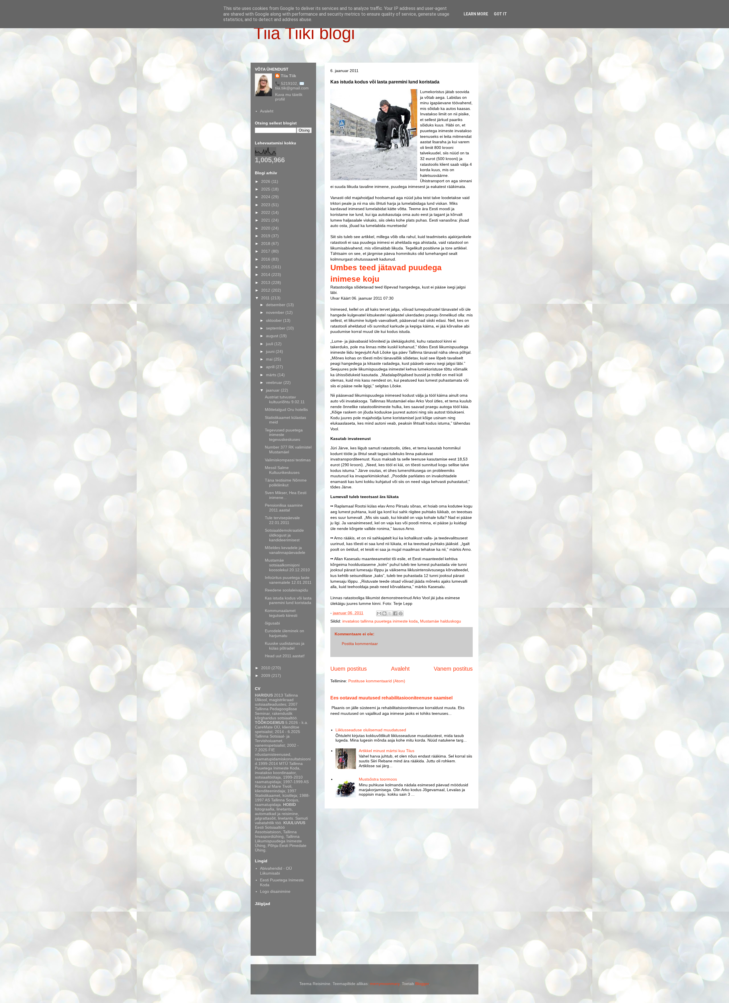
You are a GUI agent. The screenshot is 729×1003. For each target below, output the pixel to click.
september (276, 328)
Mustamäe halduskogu (440, 621)
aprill (271, 367)
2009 (266, 675)
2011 (266, 298)
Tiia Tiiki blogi (304, 33)
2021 (266, 220)
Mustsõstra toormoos (378, 779)
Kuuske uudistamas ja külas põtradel (284, 645)
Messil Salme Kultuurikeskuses (282, 470)
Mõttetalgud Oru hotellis (286, 409)
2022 (266, 212)
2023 (266, 204)
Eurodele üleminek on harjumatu (284, 633)
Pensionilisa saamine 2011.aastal (284, 507)
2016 (266, 259)
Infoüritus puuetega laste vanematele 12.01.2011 (288, 580)
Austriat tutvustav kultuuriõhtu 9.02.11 (285, 399)
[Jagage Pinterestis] (401, 613)
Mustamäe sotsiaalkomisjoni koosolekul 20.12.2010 (287, 565)
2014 (266, 274)
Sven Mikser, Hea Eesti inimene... (285, 495)
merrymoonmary (385, 983)
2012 (266, 290)
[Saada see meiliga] (379, 613)
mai (270, 359)
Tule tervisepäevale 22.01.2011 (282, 520)
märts (271, 374)
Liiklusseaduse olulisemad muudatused (370, 730)
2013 (266, 282)
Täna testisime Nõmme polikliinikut (286, 482)
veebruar (274, 382)
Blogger (422, 983)
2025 (266, 189)
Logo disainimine (275, 891)
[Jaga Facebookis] (395, 613)
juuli (270, 343)
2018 (266, 243)
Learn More (476, 14)
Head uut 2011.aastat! (285, 656)
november (275, 312)
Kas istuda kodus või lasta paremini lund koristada (288, 600)
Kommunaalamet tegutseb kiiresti (281, 613)
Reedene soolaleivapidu (286, 590)
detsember (276, 304)
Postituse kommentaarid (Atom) (376, 681)
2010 (266, 668)
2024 (266, 197)
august (272, 335)
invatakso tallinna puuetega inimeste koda (380, 621)
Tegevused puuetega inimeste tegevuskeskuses (284, 435)
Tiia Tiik (288, 75)
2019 (266, 236)
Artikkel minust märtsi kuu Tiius (386, 750)
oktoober (274, 320)
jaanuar (273, 390)
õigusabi (272, 623)
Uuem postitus (348, 669)
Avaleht (400, 669)
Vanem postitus (453, 669)
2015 (266, 267)
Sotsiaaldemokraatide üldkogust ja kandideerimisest (284, 535)
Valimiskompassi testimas (288, 460)
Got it (500, 14)
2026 (266, 181)
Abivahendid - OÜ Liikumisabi (276, 870)
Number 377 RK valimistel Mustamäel (288, 449)
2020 (266, 228)
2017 (266, 251)
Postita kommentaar (360, 643)
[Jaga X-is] (390, 613)
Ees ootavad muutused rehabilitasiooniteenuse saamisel (391, 697)
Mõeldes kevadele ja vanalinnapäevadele (285, 550)
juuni (271, 351)
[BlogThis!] (384, 613)
